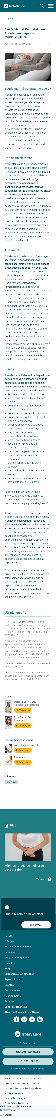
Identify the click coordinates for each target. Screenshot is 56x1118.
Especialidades (13, 979)
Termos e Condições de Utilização (22, 1083)
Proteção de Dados (14, 1093)
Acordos (9, 1001)
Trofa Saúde (25, 1043)
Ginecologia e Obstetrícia (26, 704)
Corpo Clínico (12, 990)
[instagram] (24, 1019)
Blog (7, 968)
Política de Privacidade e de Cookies (23, 1078)
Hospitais (10, 963)
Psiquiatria (19, 720)
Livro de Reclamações (15, 1098)
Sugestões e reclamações (19, 974)
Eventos (9, 985)
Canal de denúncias (16, 1006)
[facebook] (16, 1019)
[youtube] (32, 1019)
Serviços (9, 952)
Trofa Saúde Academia (18, 946)
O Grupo (9, 941)
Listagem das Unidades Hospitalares (23, 1088)
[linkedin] (40, 1019)
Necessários (9, 1110)
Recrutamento (13, 996)
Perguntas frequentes (17, 957)
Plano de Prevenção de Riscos (22, 1012)
